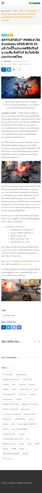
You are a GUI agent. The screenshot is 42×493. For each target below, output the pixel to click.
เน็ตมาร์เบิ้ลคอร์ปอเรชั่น (11, 454)
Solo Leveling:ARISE (19, 429)
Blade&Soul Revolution (11, 379)
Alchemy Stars (21, 375)
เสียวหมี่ (25, 454)
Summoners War (9, 434)
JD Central (23, 394)
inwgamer (7, 61)
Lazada (32, 394)
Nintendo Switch (30, 414)
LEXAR (18, 399)
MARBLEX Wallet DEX (11, 404)
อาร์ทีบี (13, 449)
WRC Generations (9, 444)
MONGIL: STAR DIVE (10, 409)
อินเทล (21, 449)
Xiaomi (21, 444)
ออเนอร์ (5, 449)
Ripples (5, 424)
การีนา (29, 444)
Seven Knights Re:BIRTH (27, 424)
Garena (31, 384)
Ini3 (36, 389)
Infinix (14, 389)
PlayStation (7, 419)
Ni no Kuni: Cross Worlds (12, 414)
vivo (27, 439)
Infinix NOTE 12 (26, 389)
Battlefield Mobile (9, 315)
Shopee (6, 429)
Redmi (31, 419)
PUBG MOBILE (20, 419)
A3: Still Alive (8, 375)
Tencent (21, 434)
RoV (13, 424)
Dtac (14, 384)
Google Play (27, 264)
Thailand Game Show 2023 (13, 439)
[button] (35, 341)
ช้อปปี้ (37, 444)
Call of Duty (27, 379)
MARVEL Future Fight (30, 404)
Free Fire (22, 384)
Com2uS (6, 384)
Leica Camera (8, 399)
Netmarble (25, 409)
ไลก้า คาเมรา (7, 459)
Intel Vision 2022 (9, 394)
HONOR (6, 389)
